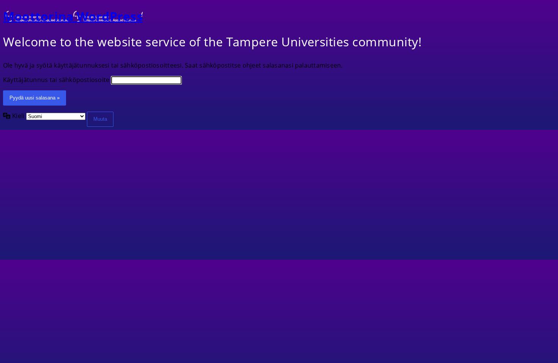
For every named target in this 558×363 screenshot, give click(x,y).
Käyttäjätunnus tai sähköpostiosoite (56, 80)
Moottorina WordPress (73, 16)
